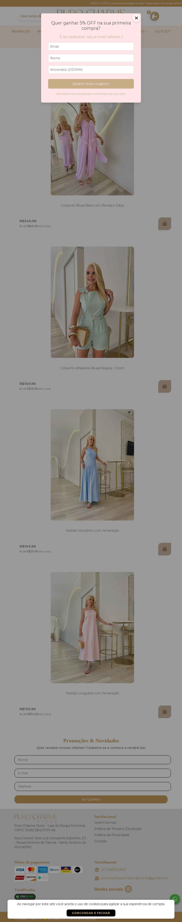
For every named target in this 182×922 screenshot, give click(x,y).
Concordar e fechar (91, 913)
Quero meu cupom (91, 83)
